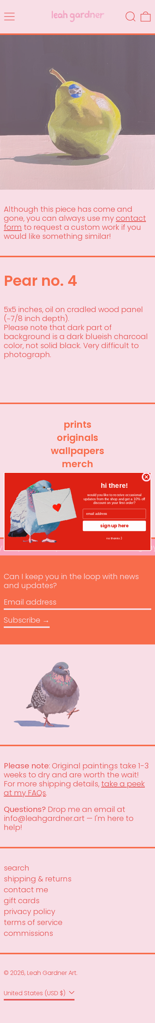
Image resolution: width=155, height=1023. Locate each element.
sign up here (114, 526)
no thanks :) (114, 538)
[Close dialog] (146, 477)
